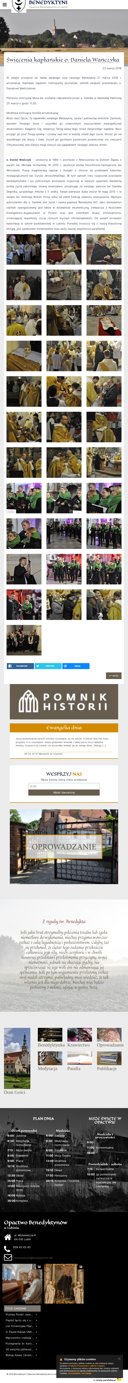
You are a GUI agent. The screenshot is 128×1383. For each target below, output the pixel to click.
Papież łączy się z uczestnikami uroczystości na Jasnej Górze (20, 1320)
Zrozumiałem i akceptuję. (80, 1373)
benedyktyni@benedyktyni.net (34, 1257)
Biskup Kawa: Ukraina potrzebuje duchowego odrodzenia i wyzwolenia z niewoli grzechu (20, 1355)
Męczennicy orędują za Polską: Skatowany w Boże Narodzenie (20, 1337)
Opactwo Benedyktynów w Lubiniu (48, 4)
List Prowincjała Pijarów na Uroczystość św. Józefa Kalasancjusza (20, 1326)
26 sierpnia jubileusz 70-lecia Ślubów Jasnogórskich (20, 1349)
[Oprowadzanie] (64, 846)
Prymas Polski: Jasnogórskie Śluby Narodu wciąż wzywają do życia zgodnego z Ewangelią (20, 1314)
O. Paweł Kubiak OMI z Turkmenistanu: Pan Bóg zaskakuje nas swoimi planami (20, 1332)
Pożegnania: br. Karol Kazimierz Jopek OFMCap (20, 1343)
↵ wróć (114, 675)
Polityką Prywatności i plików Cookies (87, 1366)
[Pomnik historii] (64, 702)
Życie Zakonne (15, 1308)
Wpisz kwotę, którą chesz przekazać (64, 779)
